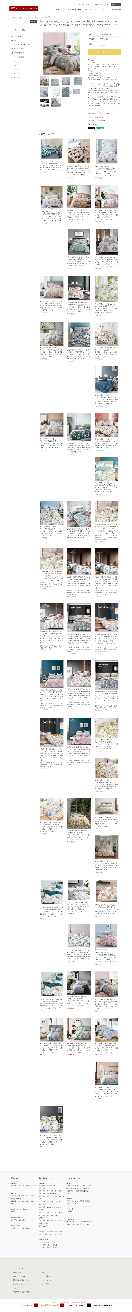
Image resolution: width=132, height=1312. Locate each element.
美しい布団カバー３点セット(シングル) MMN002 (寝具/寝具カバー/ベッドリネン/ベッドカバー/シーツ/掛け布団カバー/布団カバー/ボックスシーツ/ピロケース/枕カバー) (106, 1048)
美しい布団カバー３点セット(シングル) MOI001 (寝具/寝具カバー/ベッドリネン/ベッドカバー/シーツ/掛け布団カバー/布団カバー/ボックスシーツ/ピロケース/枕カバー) (79, 835)
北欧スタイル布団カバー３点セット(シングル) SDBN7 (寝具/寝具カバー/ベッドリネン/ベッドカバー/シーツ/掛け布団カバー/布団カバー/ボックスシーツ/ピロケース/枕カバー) (51, 216)
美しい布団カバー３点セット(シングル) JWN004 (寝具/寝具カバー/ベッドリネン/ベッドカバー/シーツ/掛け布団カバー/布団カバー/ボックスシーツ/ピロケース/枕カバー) (106, 262)
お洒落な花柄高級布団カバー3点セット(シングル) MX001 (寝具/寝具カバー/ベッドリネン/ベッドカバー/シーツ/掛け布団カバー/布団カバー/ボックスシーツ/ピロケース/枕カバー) (106, 529)
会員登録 (96, 4)
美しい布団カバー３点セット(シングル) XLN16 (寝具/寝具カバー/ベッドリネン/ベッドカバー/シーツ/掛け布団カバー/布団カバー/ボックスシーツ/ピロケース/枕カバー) (78, 354)
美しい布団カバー (49, 17)
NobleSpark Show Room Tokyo (22, 1284)
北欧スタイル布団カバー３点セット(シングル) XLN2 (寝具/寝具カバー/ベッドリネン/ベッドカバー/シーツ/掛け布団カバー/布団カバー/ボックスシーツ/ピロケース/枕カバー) (51, 912)
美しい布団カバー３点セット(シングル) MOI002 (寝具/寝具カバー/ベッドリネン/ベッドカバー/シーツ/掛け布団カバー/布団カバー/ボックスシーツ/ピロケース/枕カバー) (106, 822)
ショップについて (92, 10)
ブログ (104, 10)
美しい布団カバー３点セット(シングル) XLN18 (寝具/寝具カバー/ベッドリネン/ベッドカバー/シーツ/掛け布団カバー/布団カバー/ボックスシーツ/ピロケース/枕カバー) (106, 443)
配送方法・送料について (20, 1280)
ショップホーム (18, 1268)
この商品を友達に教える (95, 117)
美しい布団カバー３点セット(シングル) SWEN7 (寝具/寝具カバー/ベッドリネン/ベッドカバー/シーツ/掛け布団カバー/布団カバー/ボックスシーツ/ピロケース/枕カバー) (51, 352)
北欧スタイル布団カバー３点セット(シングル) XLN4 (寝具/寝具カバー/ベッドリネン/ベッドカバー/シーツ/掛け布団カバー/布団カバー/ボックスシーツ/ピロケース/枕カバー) (79, 907)
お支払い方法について (20, 1276)
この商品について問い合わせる (97, 120)
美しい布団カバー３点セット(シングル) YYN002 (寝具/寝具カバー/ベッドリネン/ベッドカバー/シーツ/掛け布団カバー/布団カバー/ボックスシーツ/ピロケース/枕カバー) (51, 443)
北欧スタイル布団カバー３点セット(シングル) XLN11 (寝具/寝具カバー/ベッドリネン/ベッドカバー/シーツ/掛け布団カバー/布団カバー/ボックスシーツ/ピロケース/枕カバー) (106, 909)
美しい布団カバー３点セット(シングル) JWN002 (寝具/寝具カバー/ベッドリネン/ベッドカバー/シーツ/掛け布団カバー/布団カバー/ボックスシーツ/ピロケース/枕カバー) (78, 261)
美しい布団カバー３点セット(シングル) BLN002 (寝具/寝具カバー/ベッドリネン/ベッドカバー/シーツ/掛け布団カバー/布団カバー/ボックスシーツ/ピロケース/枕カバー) (79, 215)
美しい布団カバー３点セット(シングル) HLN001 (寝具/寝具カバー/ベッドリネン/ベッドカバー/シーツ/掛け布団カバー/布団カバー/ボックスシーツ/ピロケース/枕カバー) (106, 215)
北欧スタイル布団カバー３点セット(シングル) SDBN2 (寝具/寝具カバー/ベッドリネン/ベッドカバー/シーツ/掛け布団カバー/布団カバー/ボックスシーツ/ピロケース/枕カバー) (79, 954)
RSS (43, 1284)
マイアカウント (84, 4)
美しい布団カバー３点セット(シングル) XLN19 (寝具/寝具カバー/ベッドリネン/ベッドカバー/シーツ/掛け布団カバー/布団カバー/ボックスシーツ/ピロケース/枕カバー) (106, 487)
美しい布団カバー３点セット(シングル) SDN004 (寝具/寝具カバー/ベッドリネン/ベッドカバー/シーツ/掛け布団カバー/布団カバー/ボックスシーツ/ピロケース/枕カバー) (51, 827)
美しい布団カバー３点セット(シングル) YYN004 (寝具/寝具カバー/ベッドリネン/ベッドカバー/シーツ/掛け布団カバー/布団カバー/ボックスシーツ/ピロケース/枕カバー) (51, 1140)
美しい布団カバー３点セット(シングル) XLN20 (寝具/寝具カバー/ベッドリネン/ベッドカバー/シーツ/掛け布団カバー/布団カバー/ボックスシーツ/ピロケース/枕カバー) (51, 531)
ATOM (47, 1284)
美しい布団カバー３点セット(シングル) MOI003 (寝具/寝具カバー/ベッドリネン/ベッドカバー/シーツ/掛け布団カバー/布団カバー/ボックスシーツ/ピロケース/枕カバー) (106, 865)
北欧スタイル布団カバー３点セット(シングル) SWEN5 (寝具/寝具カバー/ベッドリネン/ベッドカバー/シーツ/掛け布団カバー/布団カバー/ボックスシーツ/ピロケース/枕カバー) (106, 957)
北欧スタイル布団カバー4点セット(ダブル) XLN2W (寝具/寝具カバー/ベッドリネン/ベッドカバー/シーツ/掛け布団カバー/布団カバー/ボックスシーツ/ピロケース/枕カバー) (51, 1003)
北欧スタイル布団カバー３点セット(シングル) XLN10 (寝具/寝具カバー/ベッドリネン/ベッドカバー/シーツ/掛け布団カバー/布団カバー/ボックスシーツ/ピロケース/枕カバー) (79, 170)
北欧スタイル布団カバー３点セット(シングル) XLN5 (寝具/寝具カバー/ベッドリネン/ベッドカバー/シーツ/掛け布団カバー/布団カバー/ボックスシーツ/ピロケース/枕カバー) (51, 165)
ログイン (105, 4)
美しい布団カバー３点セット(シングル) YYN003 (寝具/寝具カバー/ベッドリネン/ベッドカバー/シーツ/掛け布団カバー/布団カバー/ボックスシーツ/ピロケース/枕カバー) (78, 447)
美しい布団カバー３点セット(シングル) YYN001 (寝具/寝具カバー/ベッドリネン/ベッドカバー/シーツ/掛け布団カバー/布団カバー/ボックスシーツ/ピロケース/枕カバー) (106, 399)
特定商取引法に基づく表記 (21, 1292)
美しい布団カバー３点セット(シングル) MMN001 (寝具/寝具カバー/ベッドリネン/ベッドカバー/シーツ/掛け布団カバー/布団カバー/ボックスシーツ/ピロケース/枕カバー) (78, 307)
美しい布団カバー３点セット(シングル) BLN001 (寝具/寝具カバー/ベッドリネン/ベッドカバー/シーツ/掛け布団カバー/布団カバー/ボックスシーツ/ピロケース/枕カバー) (79, 1001)
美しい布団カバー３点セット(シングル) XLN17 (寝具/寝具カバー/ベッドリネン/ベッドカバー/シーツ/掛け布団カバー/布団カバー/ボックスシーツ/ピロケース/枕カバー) (106, 352)
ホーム (58, 10)
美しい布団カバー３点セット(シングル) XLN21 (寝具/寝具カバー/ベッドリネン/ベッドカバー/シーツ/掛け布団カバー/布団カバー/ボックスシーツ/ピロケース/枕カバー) (78, 533)
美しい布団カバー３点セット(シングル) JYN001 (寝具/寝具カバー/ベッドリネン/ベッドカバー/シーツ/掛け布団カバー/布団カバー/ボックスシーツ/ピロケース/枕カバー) (51, 305)
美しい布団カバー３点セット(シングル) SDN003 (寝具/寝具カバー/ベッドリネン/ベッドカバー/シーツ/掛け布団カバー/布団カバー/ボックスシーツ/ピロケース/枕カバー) (106, 784)
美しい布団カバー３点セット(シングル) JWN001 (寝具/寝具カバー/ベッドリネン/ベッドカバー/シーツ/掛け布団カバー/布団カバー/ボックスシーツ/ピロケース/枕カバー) (51, 1048)
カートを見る (46, 1276)
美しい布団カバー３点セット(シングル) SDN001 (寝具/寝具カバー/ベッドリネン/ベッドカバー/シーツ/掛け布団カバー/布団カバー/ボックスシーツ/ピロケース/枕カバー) (106, 1092)
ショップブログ (18, 1288)
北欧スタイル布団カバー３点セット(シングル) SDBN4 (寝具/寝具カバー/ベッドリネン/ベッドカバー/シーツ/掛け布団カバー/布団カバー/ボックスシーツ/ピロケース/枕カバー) (106, 171)
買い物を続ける (92, 124)
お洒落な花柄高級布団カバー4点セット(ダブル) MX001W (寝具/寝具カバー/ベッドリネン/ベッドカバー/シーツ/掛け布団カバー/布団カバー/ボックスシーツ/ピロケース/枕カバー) (51, 576)
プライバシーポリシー (48, 1280)
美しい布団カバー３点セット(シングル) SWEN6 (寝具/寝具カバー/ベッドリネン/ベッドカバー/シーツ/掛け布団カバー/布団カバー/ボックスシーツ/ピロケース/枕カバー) (106, 308)
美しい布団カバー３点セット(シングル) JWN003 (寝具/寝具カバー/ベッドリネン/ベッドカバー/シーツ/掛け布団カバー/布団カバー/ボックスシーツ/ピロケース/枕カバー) (78, 1048)
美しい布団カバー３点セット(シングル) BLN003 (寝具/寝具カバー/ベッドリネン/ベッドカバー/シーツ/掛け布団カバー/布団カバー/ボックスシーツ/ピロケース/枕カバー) (106, 1004)
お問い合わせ (116, 10)
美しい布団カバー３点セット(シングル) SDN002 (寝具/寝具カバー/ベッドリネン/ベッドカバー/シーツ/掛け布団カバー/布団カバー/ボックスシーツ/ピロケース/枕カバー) (106, 744)
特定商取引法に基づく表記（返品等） (99, 113)
